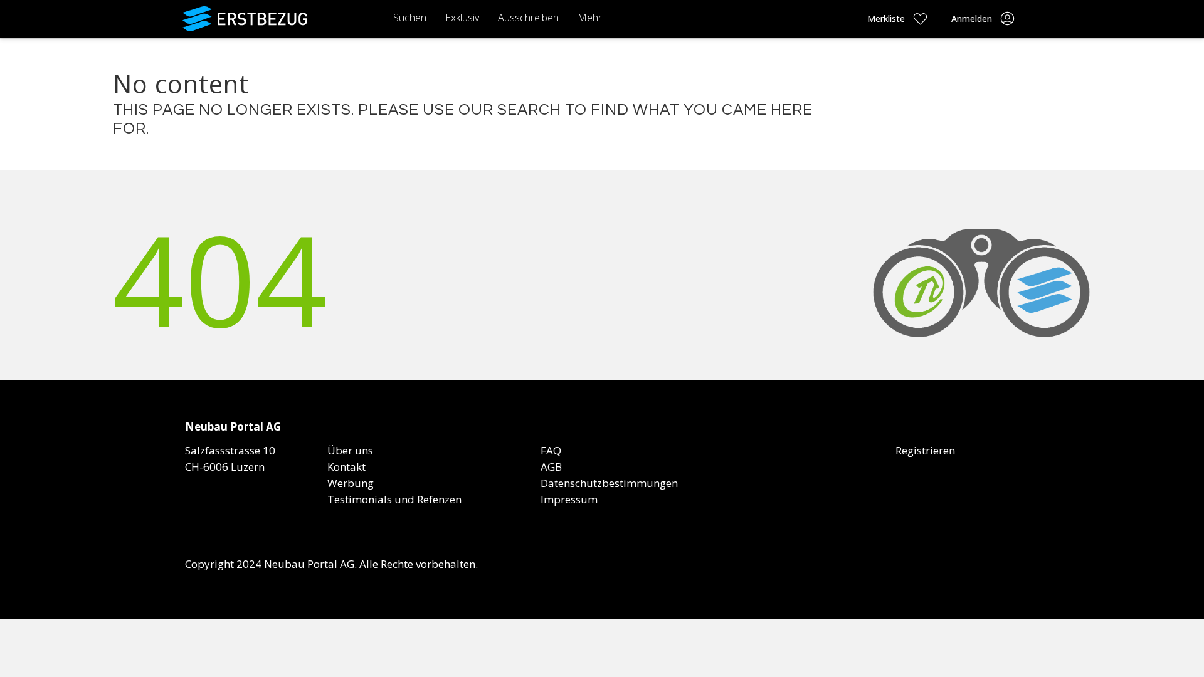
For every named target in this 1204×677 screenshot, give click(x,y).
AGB (551, 466)
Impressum (569, 499)
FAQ (551, 450)
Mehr (590, 17)
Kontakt (346, 466)
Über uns (350, 450)
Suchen (409, 17)
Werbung (350, 483)
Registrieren (925, 450)
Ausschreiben (528, 17)
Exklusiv (462, 17)
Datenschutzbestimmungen (609, 483)
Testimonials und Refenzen (394, 499)
